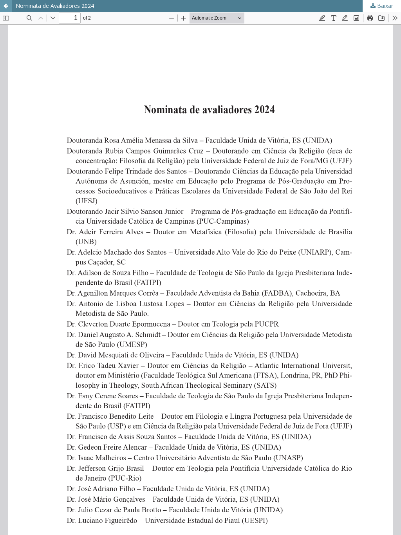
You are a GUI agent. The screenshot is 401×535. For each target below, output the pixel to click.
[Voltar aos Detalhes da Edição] (6, 6)
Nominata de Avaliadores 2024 (55, 5)
